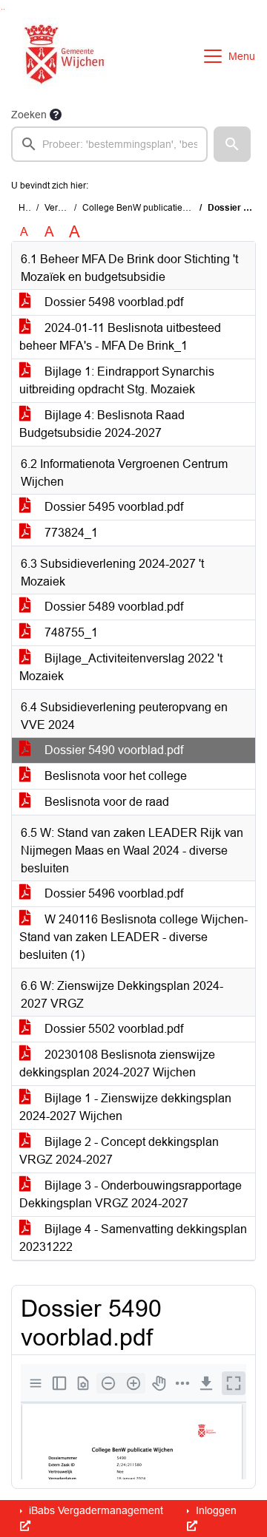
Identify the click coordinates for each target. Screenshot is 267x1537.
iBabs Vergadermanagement (94, 1510)
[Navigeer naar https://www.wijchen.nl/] (61, 56)
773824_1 (70, 532)
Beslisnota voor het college (114, 776)
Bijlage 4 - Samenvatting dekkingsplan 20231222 (133, 1238)
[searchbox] (109, 144)
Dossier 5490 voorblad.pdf (112, 750)
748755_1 (70, 632)
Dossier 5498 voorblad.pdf (112, 302)
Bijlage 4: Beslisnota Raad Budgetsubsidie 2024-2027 (102, 424)
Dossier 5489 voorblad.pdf (112, 606)
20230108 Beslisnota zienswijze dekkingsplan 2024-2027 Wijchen (117, 1063)
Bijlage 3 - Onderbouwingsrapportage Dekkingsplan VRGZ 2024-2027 (130, 1194)
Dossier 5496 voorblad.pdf (112, 893)
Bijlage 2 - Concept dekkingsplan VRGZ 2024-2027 (119, 1151)
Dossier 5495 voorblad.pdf (112, 507)
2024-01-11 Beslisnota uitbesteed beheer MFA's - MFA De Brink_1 (120, 337)
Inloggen (215, 1510)
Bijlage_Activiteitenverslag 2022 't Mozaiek (120, 667)
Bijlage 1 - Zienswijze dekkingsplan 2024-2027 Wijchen (125, 1107)
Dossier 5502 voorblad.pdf (112, 1028)
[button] (232, 144)
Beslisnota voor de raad (105, 801)
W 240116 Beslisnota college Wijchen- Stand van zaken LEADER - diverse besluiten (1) (133, 937)
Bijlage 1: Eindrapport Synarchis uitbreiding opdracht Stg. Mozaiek (116, 380)
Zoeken (29, 115)
